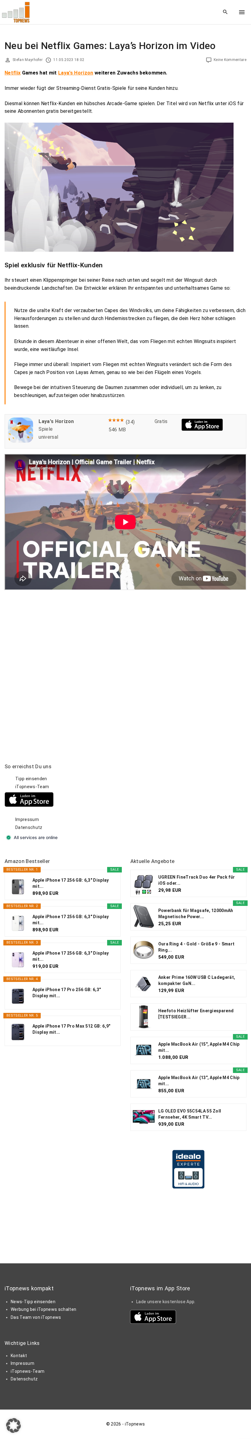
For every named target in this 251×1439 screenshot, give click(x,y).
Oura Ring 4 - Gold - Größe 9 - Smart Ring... (196, 946)
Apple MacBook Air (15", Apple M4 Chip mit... (199, 1047)
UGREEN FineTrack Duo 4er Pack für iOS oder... (196, 880)
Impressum (27, 819)
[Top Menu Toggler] (242, 12)
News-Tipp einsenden (33, 1301)
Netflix (13, 73)
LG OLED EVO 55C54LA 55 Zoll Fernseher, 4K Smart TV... (189, 1114)
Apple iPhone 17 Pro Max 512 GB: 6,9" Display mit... (71, 1029)
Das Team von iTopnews (36, 1317)
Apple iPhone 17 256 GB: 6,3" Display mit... (70, 883)
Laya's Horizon (56, 421)
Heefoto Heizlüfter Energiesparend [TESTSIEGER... (196, 1013)
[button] (13, 1425)
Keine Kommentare (230, 60)
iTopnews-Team (32, 786)
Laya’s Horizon (75, 73)
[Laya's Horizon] (20, 441)
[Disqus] (125, 666)
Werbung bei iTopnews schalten (43, 1309)
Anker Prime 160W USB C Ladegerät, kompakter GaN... (196, 980)
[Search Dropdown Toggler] (225, 12)
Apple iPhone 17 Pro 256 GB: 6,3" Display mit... (66, 992)
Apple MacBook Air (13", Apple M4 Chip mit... (199, 1080)
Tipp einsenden (31, 778)
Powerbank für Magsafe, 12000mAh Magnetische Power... (195, 913)
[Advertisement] (176, 801)
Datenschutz (29, 827)
